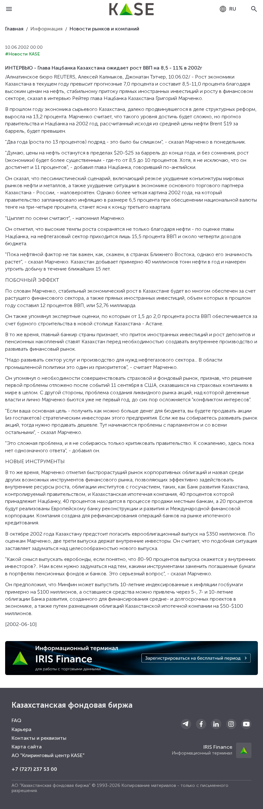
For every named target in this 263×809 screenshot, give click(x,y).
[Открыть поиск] (254, 9)
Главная (14, 29)
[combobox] (227, 9)
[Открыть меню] (9, 9)
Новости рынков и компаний (104, 29)
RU (232, 9)
